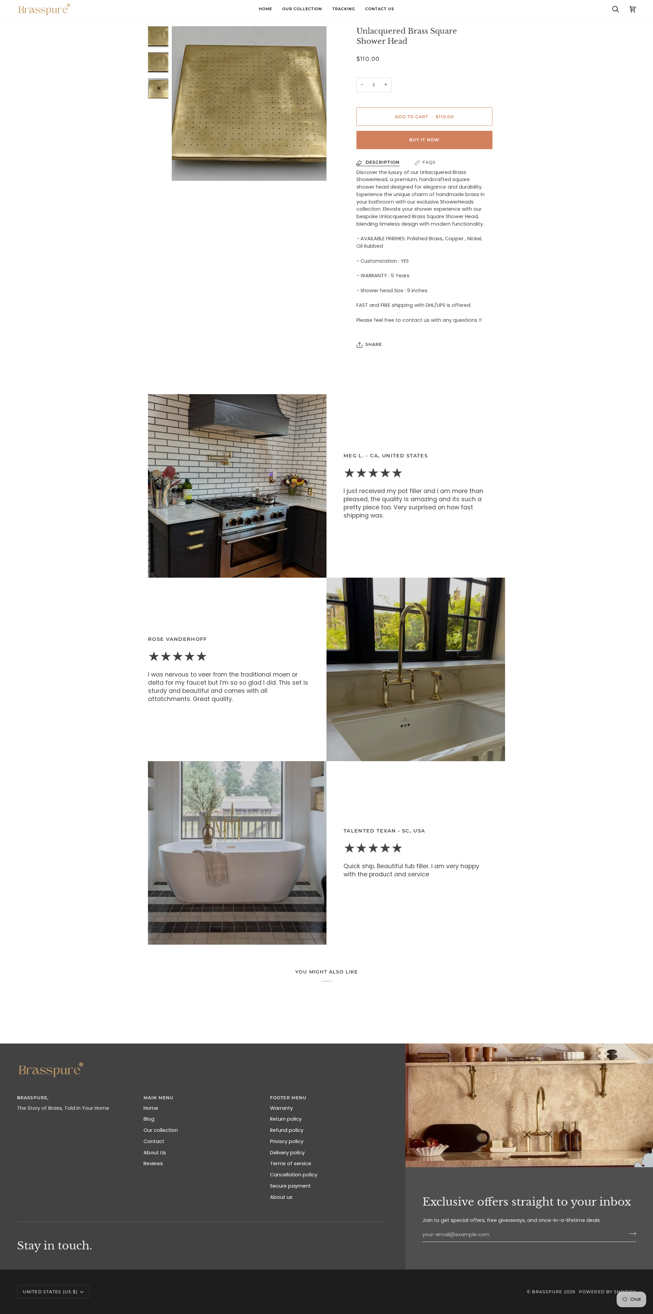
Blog (149, 1119)
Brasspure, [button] (33, 1097)
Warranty (281, 1108)
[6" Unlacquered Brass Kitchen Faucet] (415, 669)
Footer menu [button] (288, 1097)
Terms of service (290, 1163)
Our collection (161, 1130)
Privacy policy (286, 1141)
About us (281, 1197)
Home (151, 1108)
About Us (155, 1152)
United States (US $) (50, 1291)
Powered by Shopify (607, 1291)
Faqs (429, 162)
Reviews (153, 1163)
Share (373, 344)
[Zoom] (249, 103)
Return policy (286, 1119)
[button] (302, 9)
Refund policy (286, 1130)
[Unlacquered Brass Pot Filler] (237, 486)
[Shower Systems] (237, 853)
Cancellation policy (293, 1174)
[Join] (630, 1233)
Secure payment (290, 1185)
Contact (154, 1141)
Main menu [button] (158, 1097)
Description (382, 162)
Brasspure (547, 1291)
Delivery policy (287, 1152)
